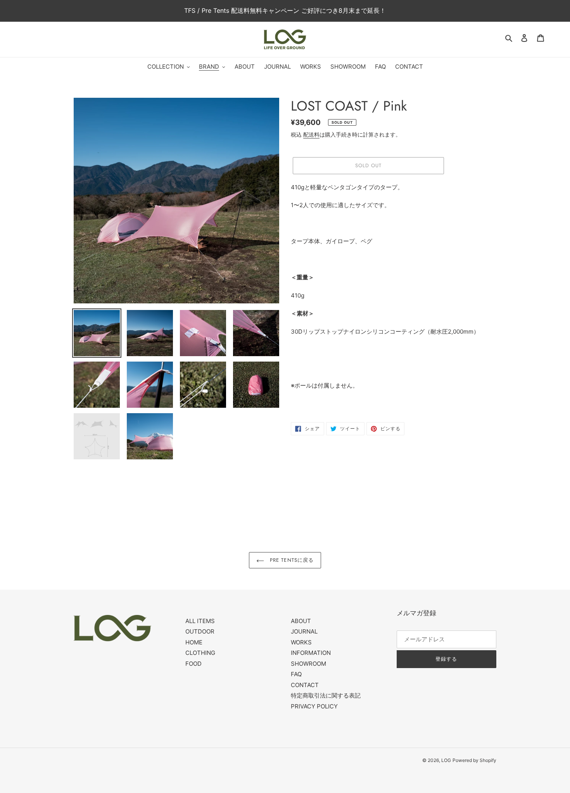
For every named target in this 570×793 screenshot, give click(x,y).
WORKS (301, 642)
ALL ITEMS (200, 621)
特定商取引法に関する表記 (326, 695)
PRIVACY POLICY (314, 706)
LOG (446, 760)
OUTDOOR (199, 631)
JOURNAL (304, 631)
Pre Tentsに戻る (291, 560)
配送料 (311, 134)
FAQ (296, 674)
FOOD (193, 663)
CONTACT (305, 685)
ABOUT (301, 621)
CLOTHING (200, 652)
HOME (193, 642)
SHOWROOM (308, 663)
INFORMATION (311, 652)
